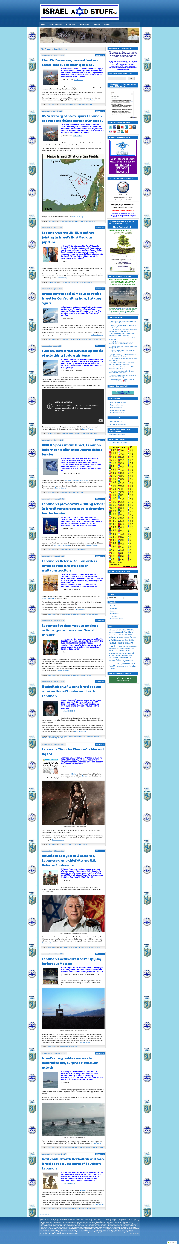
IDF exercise (70, 1147)
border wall (67, 614)
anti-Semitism (126, 632)
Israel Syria (91, 339)
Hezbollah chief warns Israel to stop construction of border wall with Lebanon (71, 691)
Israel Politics (123, 648)
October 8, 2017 (58, 954)
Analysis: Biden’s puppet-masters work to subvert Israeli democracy (122, 376)
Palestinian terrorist (119, 662)
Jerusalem (123, 650)
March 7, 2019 (58, 228)
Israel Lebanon (81, 104)
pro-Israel (98, 339)
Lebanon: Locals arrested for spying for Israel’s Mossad (71, 961)
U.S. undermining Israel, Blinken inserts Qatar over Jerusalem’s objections (122, 334)
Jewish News (114, 611)
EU (135, 637)
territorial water (81, 549)
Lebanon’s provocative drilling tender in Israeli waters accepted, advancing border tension (73, 508)
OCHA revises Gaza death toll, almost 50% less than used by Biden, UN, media (123, 330)
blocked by (123, 679)
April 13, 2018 (57, 289)
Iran (75, 104)
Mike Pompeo (84, 221)
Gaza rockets (119, 640)
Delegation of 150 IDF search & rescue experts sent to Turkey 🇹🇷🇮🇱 (121, 380)
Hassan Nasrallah (73, 736)
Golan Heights (129, 640)
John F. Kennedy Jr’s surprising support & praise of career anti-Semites (122, 355)
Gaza (112, 639)
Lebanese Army (83, 947)
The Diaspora (114, 616)
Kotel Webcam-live (116, 421)
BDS (121, 635)
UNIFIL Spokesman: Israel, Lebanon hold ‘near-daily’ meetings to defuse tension (72, 449)
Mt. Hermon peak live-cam (118, 424)
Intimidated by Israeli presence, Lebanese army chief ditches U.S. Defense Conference (69, 860)
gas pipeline (69, 104)
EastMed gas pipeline (68, 282)
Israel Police (116, 648)
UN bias (119, 666)
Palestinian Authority (118, 658)
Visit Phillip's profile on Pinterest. (118, 442)
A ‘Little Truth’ (71, 24)
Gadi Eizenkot (64, 947)
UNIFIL (82, 492)
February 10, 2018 (59, 499)
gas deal (62, 104)
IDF (115, 646)
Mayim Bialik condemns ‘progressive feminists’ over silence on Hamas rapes (121, 342)
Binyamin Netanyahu (124, 637)
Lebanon (91, 947)
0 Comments (100, 55)
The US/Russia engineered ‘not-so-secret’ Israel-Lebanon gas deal (70, 62)
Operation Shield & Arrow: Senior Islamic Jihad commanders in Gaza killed (122, 363)
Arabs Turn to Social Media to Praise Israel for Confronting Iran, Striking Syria (71, 298)
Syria (117, 664)
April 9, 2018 (57, 346)
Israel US (113, 650)
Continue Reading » (90, 100)
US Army (97, 947)
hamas (113, 642)
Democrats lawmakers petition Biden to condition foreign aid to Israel (121, 371)
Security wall (56, 737)
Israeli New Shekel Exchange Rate (123, 392)
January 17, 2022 (59, 55)
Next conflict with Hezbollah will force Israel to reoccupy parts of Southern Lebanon (73, 1163)
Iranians (75, 339)
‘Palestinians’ (84, 24)
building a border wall (48, 598)
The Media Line (78, 80)
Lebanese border (74, 492)
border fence (63, 736)
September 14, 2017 (60, 1053)
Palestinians (121, 660)
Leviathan (89, 104)
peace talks (112, 664)
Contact (107, 24)
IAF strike (63, 339)
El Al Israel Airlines (116, 407)
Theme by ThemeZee (134, 1233)
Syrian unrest (125, 664)
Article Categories (55, 24)
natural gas (92, 221)
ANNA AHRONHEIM (69, 711)
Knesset (115, 653)
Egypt (132, 637)
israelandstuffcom (47, 55)
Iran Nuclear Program (128, 646)
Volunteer (97, 24)
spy (76, 1046)
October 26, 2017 (59, 851)
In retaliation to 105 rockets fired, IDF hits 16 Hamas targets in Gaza (122, 367)
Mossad (85, 844)
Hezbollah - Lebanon (85, 736)
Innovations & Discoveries (118, 606)
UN (114, 666)
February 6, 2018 (59, 620)
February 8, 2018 (59, 556)
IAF (129, 643)
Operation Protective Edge (123, 655)
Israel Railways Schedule (117, 410)
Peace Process (129, 662)
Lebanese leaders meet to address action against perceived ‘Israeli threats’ (70, 630)
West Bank (124, 666)
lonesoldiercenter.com (123, 308)
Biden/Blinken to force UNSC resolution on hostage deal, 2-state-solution (122, 326)
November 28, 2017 (59, 744)
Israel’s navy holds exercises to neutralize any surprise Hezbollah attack (70, 1063)
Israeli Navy (99, 1147)
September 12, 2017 (60, 1154)
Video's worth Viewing (116, 619)
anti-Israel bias (121, 630)
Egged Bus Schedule (116, 405)
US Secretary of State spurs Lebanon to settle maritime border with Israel (72, 118)
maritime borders (74, 221)
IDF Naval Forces (80, 1147)
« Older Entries (44, 1214)
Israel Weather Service (117, 413)
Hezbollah (63, 1147)
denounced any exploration (62, 545)
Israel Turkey (130, 648)
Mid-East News (52, 282)
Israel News (51, 104)
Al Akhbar (62, 844)
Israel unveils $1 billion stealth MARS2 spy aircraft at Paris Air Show (123, 351)
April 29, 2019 (57, 111)
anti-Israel (112, 630)
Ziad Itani (84, 776)
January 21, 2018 (59, 681)
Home (43, 24)
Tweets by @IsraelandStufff (117, 434)
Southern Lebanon (90, 1208)
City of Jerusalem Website (118, 402)
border (61, 614)
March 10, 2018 (58, 440)
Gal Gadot (73, 774)
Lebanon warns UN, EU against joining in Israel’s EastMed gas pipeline (68, 237)
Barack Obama (114, 635)
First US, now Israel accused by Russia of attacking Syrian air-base (73, 353)
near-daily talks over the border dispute (76, 480)
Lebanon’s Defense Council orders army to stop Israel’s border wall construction (69, 565)
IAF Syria (69, 339)
